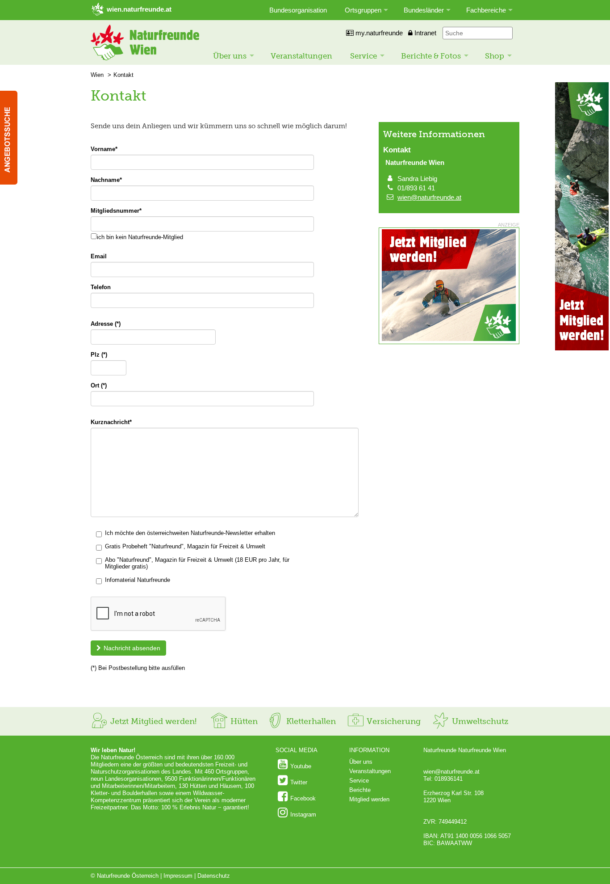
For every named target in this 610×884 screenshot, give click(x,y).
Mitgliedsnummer (116, 210)
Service (363, 55)
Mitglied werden (369, 799)
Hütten (243, 721)
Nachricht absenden (132, 648)
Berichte (360, 790)
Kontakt (123, 75)
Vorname (104, 149)
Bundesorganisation (298, 10)
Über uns (230, 55)
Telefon (101, 287)
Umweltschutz (479, 721)
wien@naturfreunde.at (429, 197)
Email (99, 256)
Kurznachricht (111, 422)
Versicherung (392, 721)
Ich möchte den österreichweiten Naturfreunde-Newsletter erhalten (190, 533)
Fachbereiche (486, 10)
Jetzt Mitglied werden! (152, 721)
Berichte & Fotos (431, 55)
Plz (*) (99, 354)
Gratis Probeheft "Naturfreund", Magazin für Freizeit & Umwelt (185, 546)
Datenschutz (213, 875)
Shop (494, 55)
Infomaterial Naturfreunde (137, 580)
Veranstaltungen (301, 55)
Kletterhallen (310, 721)
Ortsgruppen (363, 10)
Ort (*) (99, 385)
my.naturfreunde (378, 33)
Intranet (424, 33)
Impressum (177, 875)
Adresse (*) (106, 323)
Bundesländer (424, 10)
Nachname (106, 180)
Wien (97, 75)
